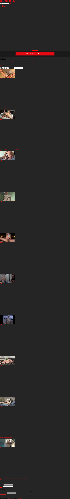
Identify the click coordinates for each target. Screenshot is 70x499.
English (45, 61)
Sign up (9, 498)
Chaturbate (5, 61)
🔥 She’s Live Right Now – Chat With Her (35, 53)
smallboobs (32, 61)
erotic (26, 61)
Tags (3, 7)
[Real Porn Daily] (7, 2)
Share (1, 65)
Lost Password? (5, 487)
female (12, 61)
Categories (3, 6)
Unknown (18, 61)
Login (1, 487)
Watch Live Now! (35, 50)
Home (3, 5)
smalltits (37, 61)
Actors (3, 8)
